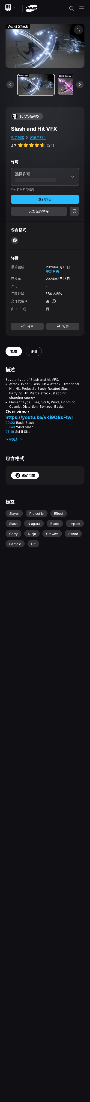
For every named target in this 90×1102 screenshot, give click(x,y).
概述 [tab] (13, 351)
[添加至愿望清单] (74, 211)
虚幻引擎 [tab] (28, 475)
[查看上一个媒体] (10, 84)
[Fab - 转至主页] (31, 8)
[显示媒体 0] (36, 84)
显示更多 (12, 439)
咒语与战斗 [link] (38, 137)
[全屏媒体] (78, 29)
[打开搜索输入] (71, 8)
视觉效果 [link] (17, 137)
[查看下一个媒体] (80, 84)
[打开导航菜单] (81, 8)
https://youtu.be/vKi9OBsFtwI (39, 417)
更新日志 (52, 271)
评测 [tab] (33, 351)
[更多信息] (54, 301)
